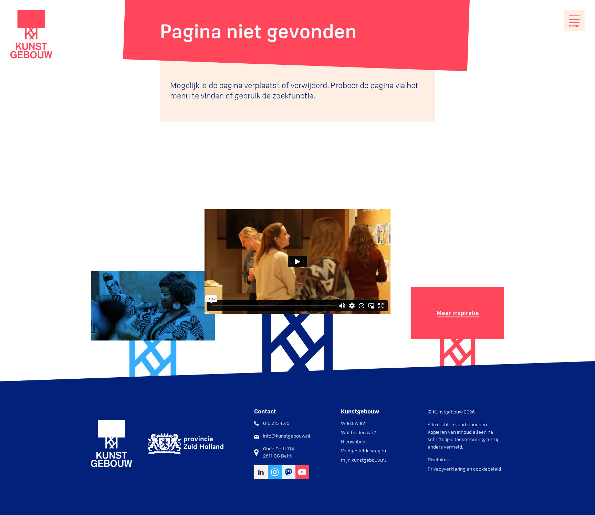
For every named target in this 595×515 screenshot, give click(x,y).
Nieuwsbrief (354, 442)
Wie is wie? (353, 423)
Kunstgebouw (31, 34)
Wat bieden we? (358, 432)
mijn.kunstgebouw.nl (363, 460)
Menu (574, 25)
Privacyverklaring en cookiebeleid (464, 469)
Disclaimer (439, 459)
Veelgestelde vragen (363, 451)
